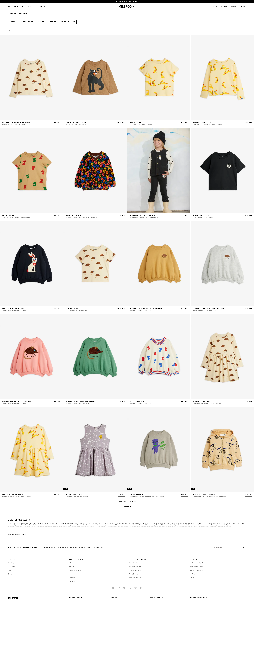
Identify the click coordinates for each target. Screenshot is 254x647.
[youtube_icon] (118, 587)
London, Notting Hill (115, 597)
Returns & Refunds (135, 566)
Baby (16, 6)
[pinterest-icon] (124, 587)
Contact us (71, 581)
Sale (23, 6)
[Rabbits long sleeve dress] (31, 495)
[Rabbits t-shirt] (158, 123)
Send (244, 547)
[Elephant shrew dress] (222, 402)
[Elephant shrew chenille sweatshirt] (31, 402)
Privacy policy (72, 574)
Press (9, 570)
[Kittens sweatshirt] (158, 402)
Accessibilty (72, 577)
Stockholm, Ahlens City (197, 597)
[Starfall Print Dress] (95, 495)
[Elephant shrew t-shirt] (95, 309)
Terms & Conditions (135, 574)
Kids (9, 6)
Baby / (15, 13)
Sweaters (41, 22)
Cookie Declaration (74, 570)
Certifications (194, 574)
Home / (10, 13)
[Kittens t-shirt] (31, 216)
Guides (192, 577)
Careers (10, 574)
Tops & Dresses (23, 13)
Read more (11, 530)
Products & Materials (196, 570)
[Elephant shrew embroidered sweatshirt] (158, 309)
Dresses (53, 22)
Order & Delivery (134, 563)
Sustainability (40, 6)
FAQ (69, 563)
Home (30, 6)
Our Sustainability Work (197, 563)
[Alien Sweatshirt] (158, 495)
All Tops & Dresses (26, 22)
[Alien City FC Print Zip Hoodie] (222, 495)
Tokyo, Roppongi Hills (156, 597)
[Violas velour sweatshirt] (95, 216)
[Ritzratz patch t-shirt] (222, 216)
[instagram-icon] (130, 587)
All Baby (12, 22)
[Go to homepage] (127, 6)
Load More (127, 506)
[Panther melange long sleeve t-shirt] (95, 123)
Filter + (10, 30)
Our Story (11, 563)
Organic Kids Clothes (196, 566)
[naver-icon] (135, 587)
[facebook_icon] (113, 587)
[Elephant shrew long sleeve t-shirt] (31, 123)
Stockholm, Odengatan (76, 597)
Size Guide (71, 566)
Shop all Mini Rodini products (17, 534)
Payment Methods (135, 570)
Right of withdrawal (135, 577)
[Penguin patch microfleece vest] (158, 216)
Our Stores (11, 566)
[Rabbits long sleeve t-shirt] (222, 123)
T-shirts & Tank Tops (68, 22)
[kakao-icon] (141, 587)
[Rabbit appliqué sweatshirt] (31, 309)
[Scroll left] (5, 77)
